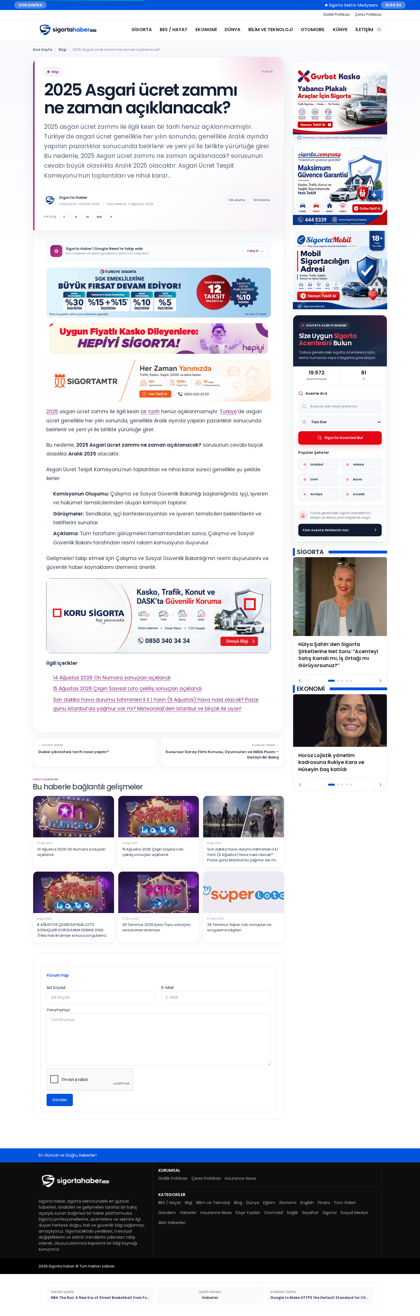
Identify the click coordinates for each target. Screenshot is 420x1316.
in (87, 216)
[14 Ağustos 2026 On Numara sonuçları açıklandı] (73, 816)
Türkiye (228, 411)
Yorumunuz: (59, 1010)
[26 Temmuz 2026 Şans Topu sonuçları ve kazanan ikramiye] (158, 892)
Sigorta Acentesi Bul (343, 437)
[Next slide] (380, 680)
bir (144, 411)
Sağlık (292, 1212)
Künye (340, 29)
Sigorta (141, 29)
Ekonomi (206, 29)
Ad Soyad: (56, 987)
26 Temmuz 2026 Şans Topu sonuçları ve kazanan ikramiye (156, 927)
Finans (324, 1202)
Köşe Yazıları (248, 1212)
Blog (238, 1202)
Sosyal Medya (354, 1212)
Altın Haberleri (171, 1222)
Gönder (59, 1100)
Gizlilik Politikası (336, 14)
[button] (331, 681)
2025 (52, 411)
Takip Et (255, 251)
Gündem (167, 1212)
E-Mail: (167, 987)
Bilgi (62, 49)
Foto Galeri (345, 1202)
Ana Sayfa (42, 49)
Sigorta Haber (73, 197)
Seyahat (310, 1212)
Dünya (232, 29)
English (307, 1202)
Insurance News (240, 1178)
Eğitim (269, 1202)
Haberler (188, 1212)
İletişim (364, 29)
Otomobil (313, 29)
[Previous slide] (300, 680)
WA (99, 216)
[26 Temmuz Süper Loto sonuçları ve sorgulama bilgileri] (243, 892)
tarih (154, 411)
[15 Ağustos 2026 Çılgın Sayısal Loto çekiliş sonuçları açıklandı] (158, 816)
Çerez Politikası (368, 14)
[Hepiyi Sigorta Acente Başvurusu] (158, 338)
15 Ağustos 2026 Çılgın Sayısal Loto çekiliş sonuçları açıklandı (127, 688)
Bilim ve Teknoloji (270, 29)
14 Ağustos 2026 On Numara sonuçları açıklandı (112, 677)
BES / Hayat (173, 29)
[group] (340, 615)
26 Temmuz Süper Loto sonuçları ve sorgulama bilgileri (239, 927)
